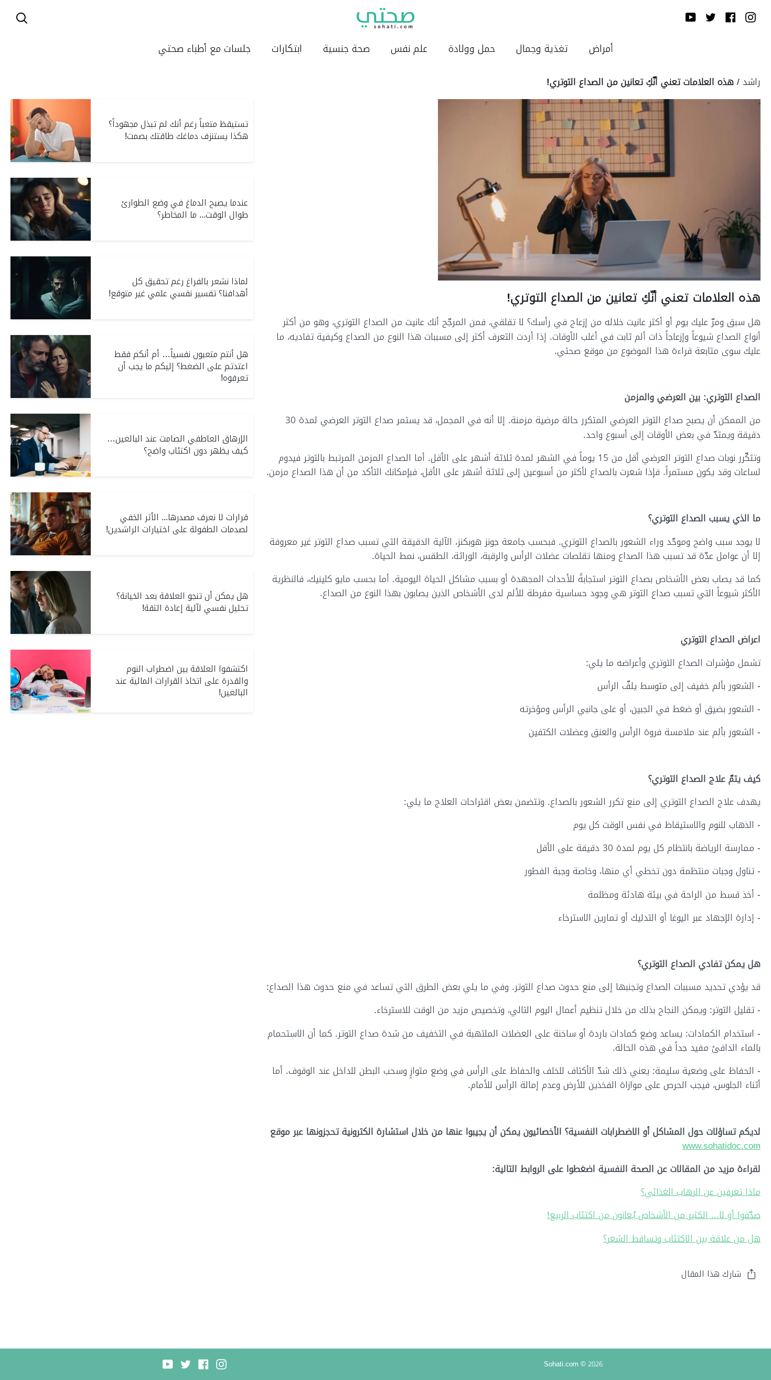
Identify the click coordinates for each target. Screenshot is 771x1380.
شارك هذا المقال (711, 1274)
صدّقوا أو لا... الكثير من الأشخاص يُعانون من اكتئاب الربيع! (654, 1214)
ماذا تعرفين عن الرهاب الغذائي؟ (701, 1191)
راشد (752, 81)
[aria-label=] (21, 18)
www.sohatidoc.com (721, 1145)
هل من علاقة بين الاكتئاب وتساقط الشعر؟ (682, 1238)
